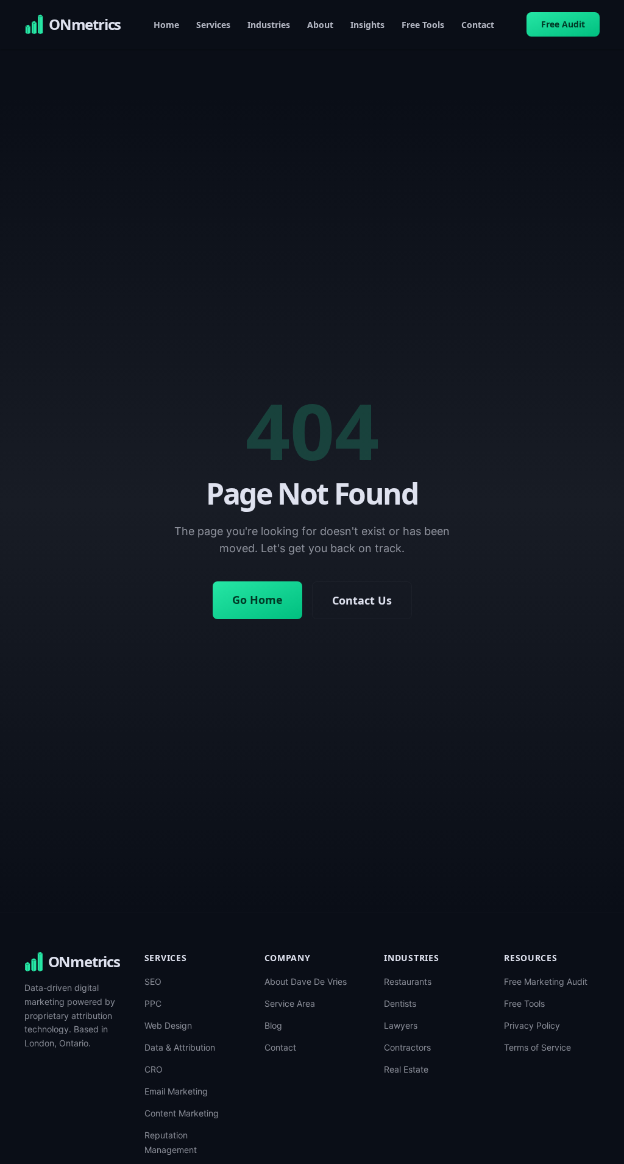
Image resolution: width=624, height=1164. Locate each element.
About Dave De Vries (305, 981)
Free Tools (423, 24)
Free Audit (563, 24)
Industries (268, 24)
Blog (273, 1025)
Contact (477, 24)
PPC (152, 1003)
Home (166, 24)
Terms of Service (537, 1047)
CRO (153, 1069)
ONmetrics (84, 961)
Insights (367, 24)
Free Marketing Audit (545, 981)
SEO (152, 981)
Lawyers (400, 1025)
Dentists (400, 1003)
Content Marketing (181, 1113)
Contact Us (362, 600)
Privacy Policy (532, 1025)
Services (213, 24)
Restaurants (407, 981)
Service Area (289, 1003)
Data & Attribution (179, 1047)
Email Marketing (176, 1091)
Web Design (168, 1025)
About (320, 24)
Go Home (257, 599)
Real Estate (406, 1069)
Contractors (407, 1047)
